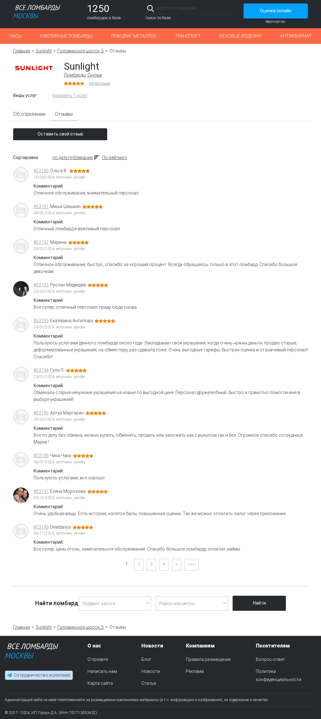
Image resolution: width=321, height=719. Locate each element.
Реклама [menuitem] (195, 671)
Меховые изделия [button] (240, 36)
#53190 (41, 170)
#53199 (41, 455)
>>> (191, 564)
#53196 (41, 412)
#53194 (41, 370)
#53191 (41, 206)
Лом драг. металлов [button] (133, 36)
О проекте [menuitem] (97, 659)
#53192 (41, 242)
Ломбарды (75, 74)
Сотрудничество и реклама (42, 675)
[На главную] (31, 652)
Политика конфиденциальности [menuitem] (278, 675)
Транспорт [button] (188, 36)
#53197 (41, 491)
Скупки (94, 74)
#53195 (41, 320)
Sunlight (44, 50)
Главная (21, 50)
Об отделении (29, 114)
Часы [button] (15, 36)
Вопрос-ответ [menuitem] (270, 659)
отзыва (99, 83)
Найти (259, 602)
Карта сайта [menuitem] (100, 683)
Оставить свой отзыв (60, 133)
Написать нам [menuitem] (102, 671)
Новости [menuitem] (150, 671)
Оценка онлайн (276, 10)
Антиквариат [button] (296, 36)
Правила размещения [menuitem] (208, 659)
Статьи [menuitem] (148, 683)
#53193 (41, 284)
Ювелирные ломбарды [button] (66, 36)
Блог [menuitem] (146, 659)
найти (225, 8)
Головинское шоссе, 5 (80, 50)
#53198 (41, 527)
